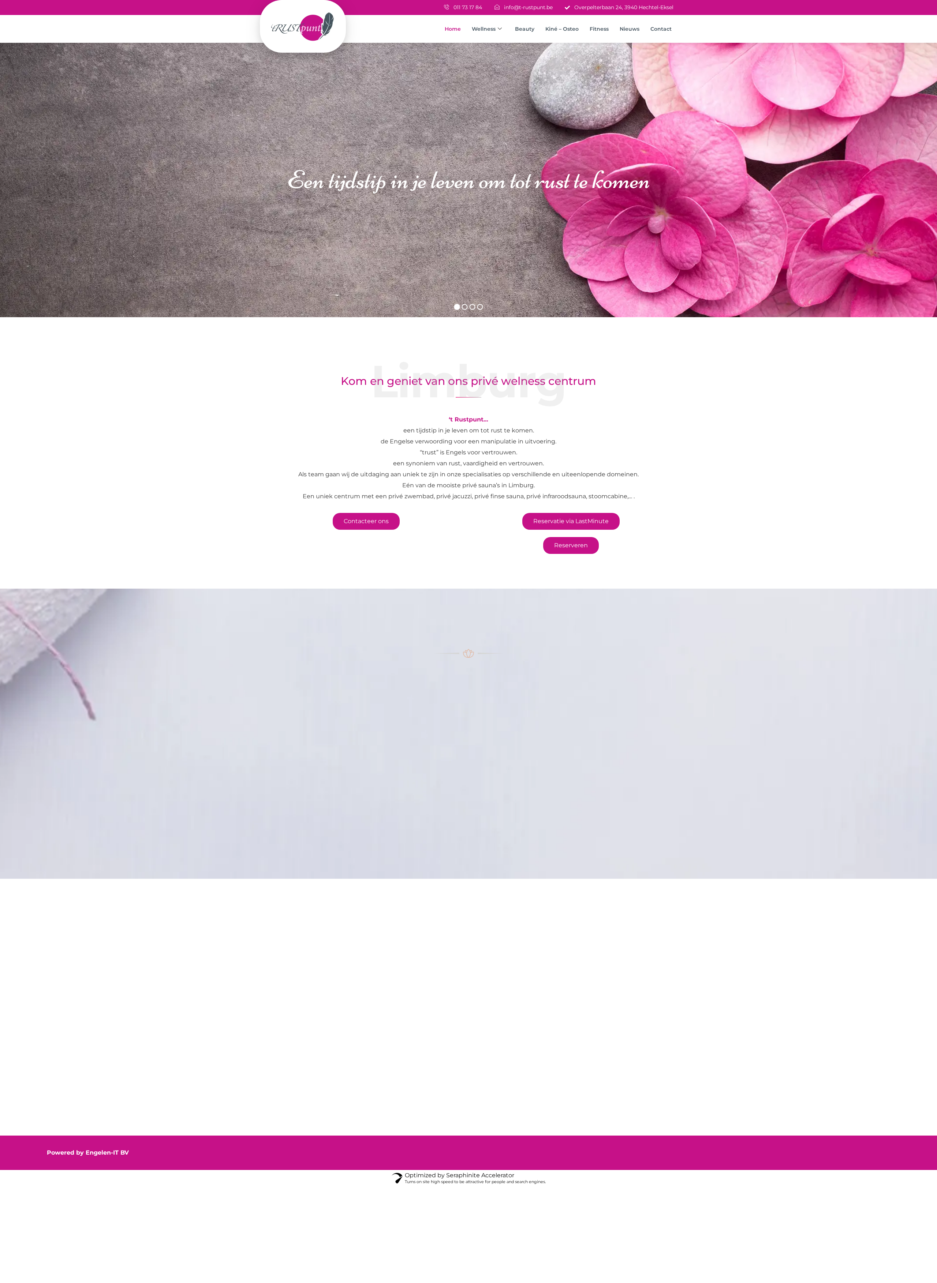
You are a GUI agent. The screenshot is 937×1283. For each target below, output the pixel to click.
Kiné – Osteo (562, 29)
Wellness (484, 29)
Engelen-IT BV (107, 1152)
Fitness (599, 29)
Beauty (524, 29)
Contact (661, 29)
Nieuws (629, 29)
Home (453, 29)
